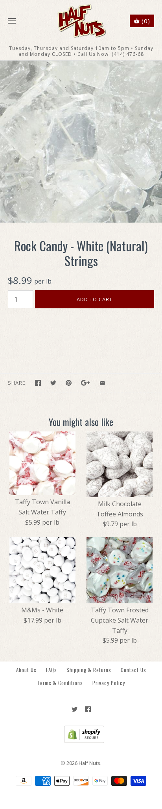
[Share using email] (102, 383)
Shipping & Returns (88, 670)
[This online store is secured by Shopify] (81, 741)
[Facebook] (88, 709)
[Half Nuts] (81, 21)
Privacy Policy (108, 683)
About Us (26, 670)
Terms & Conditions (60, 683)
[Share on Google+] (85, 383)
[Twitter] (74, 709)
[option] (81, 142)
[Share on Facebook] (38, 383)
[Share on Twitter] (53, 383)
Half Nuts (89, 763)
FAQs (51, 670)
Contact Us (133, 670)
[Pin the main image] (69, 383)
